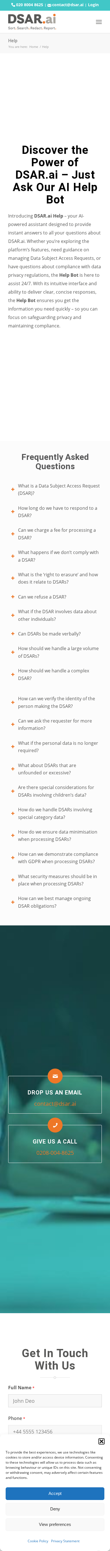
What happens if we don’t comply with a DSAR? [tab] (58, 556)
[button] (101, 1441)
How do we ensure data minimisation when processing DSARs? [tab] (57, 835)
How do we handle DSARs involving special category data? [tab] (55, 813)
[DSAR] (45, 21)
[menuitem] (99, 21)
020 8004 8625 (29, 4)
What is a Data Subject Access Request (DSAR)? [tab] (59, 489)
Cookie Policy (38, 1541)
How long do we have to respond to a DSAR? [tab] (57, 512)
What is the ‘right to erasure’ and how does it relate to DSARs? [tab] (58, 578)
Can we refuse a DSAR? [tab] (42, 597)
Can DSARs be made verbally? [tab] (49, 634)
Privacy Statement (65, 1541)
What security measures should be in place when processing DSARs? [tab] (57, 880)
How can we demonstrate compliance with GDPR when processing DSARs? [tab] (58, 858)
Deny (55, 1508)
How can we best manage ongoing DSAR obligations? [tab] (54, 902)
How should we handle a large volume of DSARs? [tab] (58, 652)
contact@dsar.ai (67, 4)
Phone (16, 1418)
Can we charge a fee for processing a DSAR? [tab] (57, 533)
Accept (55, 1493)
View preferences (55, 1524)
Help (12, 40)
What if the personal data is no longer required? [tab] (58, 747)
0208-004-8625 (55, 1152)
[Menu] (99, 21)
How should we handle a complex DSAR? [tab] (53, 674)
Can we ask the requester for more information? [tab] (55, 724)
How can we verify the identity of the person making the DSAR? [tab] (56, 702)
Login (93, 4)
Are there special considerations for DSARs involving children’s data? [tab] (56, 791)
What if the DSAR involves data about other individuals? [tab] (57, 615)
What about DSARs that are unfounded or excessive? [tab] (47, 769)
